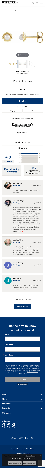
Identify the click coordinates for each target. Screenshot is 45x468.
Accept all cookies (29, 463)
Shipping (12, 111)
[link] (37, 3)
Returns (33, 111)
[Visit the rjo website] (32, 438)
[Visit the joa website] (26, 438)
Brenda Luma (17, 183)
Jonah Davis (17, 278)
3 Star (19, 158)
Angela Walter (18, 240)
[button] (29, 3)
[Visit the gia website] (13, 438)
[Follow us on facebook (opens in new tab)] (4, 425)
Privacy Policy (15, 449)
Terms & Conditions (28, 449)
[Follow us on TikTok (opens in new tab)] (14, 425)
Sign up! (22, 379)
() (39, 154)
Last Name (9, 355)
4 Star (19, 156)
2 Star (19, 160)
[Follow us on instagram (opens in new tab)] (9, 425)
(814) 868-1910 (22, 74)
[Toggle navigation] (41, 3)
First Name (9, 344)
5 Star (19, 154)
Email (7, 334)
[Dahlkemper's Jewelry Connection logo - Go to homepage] (10, 3)
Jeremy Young (18, 263)
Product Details (22, 142)
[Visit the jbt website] (20, 438)
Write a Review (22, 306)
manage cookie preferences (20, 458)
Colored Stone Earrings (10, 10)
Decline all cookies (15, 463)
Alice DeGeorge (18, 201)
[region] (22, 37)
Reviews (22, 148)
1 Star (19, 162)
